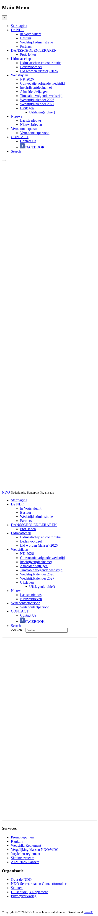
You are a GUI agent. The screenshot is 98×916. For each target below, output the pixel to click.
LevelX (88, 912)
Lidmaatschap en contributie (40, 63)
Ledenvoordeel (31, 67)
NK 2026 (27, 79)
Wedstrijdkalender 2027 (37, 104)
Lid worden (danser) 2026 (39, 71)
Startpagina (19, 26)
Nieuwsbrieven (31, 124)
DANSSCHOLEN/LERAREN (34, 50)
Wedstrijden (19, 75)
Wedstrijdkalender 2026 (37, 100)
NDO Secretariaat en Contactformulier (38, 884)
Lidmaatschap (21, 59)
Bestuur (25, 38)
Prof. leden (28, 54)
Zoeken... (18, 630)
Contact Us (28, 141)
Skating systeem (22, 858)
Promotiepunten (22, 837)
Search (16, 151)
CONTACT (19, 137)
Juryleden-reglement (25, 854)
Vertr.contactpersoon (25, 129)
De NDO (17, 30)
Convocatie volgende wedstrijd (42, 83)
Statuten (17, 888)
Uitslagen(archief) (42, 112)
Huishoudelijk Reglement (29, 892)
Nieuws (16, 116)
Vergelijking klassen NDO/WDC (35, 850)
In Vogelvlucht (30, 34)
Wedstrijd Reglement (26, 845)
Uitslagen (27, 108)
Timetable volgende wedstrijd (41, 96)
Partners (26, 46)
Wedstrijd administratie (36, 42)
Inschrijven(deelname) (36, 87)
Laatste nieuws (30, 120)
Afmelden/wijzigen (34, 92)
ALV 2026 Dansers (25, 862)
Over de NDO (21, 879)
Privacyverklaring (23, 896)
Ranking (17, 841)
